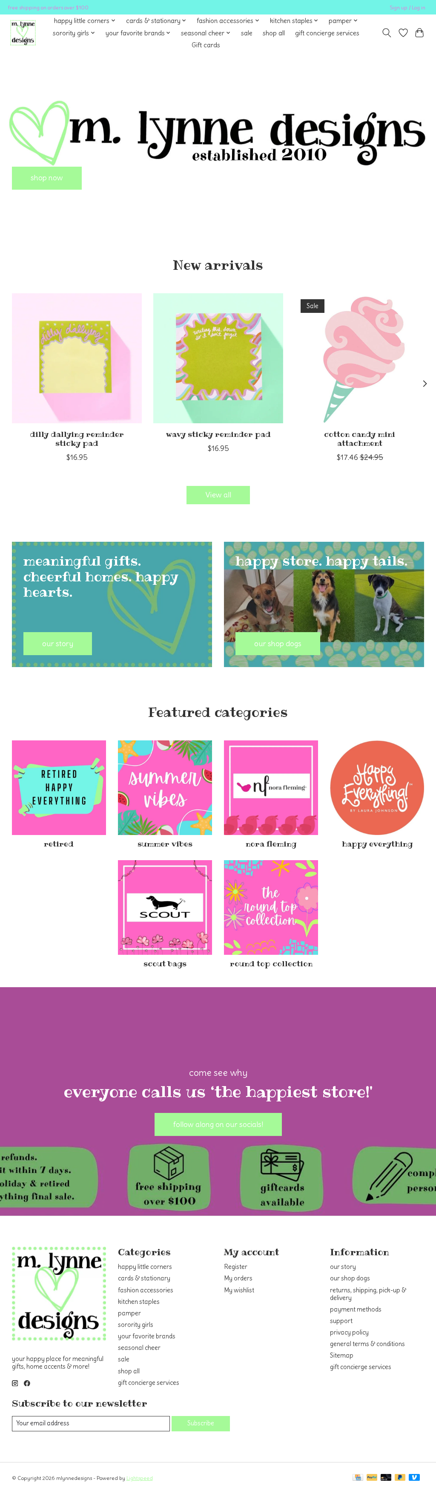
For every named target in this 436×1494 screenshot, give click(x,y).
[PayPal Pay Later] (400, 1478)
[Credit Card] (358, 1478)
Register (235, 1267)
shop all (274, 33)
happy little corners (145, 1267)
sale (246, 33)
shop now (47, 177)
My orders (238, 1278)
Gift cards (206, 45)
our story (343, 1267)
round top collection (271, 964)
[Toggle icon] (386, 32)
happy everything (377, 844)
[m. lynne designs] (23, 33)
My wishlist (239, 1290)
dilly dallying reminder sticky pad (76, 438)
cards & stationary (144, 1278)
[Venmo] (414, 1478)
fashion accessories (145, 1290)
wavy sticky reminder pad (218, 434)
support (341, 1321)
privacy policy (349, 1332)
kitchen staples (139, 1302)
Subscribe (200, 1423)
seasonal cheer (139, 1348)
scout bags (164, 964)
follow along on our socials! (218, 1124)
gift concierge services (327, 33)
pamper (129, 1313)
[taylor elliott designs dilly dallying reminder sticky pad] (77, 358)
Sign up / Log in (407, 7)
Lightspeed (139, 1478)
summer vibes (165, 844)
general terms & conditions (367, 1344)
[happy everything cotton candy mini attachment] (360, 358)
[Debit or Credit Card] (386, 1478)
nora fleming (271, 844)
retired (59, 844)
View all (218, 495)
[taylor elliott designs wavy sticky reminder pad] (218, 358)
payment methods (356, 1309)
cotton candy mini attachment (359, 438)
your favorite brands (146, 1336)
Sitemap (341, 1355)
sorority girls (135, 1325)
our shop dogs (350, 1278)
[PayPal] (372, 1478)
